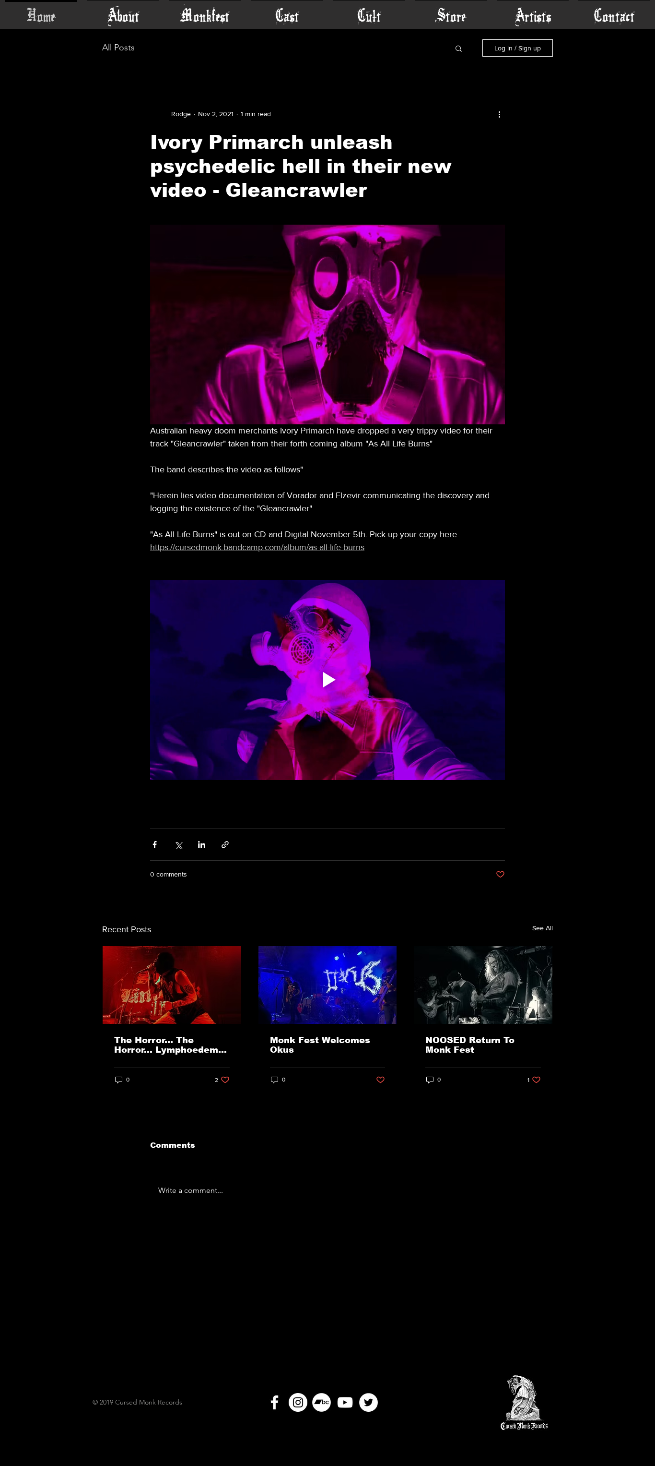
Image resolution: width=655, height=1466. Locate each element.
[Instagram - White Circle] (298, 1402)
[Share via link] (225, 844)
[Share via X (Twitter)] (178, 844)
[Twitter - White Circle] (368, 1402)
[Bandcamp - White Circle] (321, 1402)
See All (542, 928)
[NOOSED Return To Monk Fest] (483, 985)
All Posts (118, 47)
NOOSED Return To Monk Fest (470, 1045)
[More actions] (499, 114)
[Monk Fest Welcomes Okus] (327, 985)
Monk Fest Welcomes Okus (320, 1045)
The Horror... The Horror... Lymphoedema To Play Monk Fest (169, 1045)
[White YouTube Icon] (345, 1402)
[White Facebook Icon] (274, 1402)
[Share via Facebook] (154, 844)
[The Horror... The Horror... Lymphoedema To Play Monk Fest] (172, 985)
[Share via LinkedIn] (201, 844)
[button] (458, 48)
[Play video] (327, 680)
